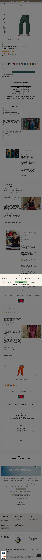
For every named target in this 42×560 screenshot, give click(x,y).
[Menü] (5, 551)
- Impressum (15, 284)
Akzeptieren (21, 282)
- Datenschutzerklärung (25, 284)
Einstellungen (33, 282)
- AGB (19, 284)
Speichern (9, 282)
